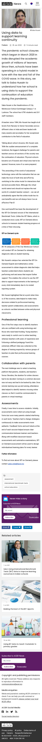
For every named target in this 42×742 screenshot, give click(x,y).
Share (5, 527)
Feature (5, 45)
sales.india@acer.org (16, 464)
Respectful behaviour (23, 733)
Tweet (15, 527)
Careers (10, 733)
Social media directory (10, 716)
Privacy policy (34, 517)
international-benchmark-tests (16, 483)
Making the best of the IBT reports (18, 609)
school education (10, 487)
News (17, 4)
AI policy (18, 730)
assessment (8, 479)
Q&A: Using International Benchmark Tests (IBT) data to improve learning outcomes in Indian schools (19, 571)
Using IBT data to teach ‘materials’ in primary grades (19, 645)
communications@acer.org (12, 684)
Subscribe (9, 517)
